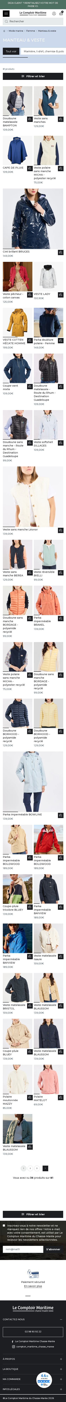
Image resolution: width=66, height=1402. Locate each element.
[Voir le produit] (30, 119)
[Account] (54, 13)
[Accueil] (33, 13)
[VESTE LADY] (48, 281)
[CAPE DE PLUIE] (17, 155)
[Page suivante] (45, 1168)
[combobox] (33, 21)
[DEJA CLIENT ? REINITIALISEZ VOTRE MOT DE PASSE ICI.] (33, 4)
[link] (23, 1168)
